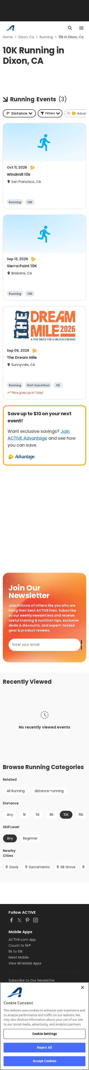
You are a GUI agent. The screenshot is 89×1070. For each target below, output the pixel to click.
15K (81, 814)
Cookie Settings (44, 1034)
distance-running (49, 791)
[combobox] (19, 113)
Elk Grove (68, 867)
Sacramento (39, 867)
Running (46, 37)
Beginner (30, 838)
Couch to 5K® (20, 945)
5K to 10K (16, 951)
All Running (16, 791)
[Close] (82, 987)
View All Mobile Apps (25, 963)
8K (52, 814)
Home (8, 37)
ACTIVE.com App (22, 939)
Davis (13, 867)
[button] (50, 113)
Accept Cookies (44, 1061)
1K (24, 814)
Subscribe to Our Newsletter (32, 980)
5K (38, 814)
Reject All (44, 1047)
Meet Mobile (19, 957)
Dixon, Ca (26, 37)
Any (10, 814)
